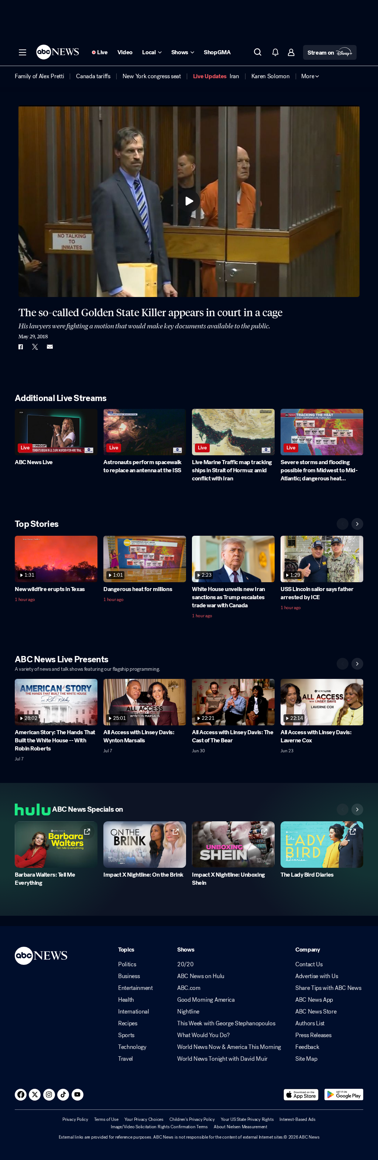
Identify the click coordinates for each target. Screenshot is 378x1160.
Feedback (307, 1047)
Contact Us (309, 964)
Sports (126, 1035)
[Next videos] (357, 524)
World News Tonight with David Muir (222, 1059)
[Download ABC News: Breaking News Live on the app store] (301, 1095)
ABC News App (314, 1000)
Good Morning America (206, 1000)
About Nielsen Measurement (240, 1127)
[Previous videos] (342, 524)
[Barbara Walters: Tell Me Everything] (56, 844)
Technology (132, 1047)
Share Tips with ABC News (328, 988)
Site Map (306, 1059)
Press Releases (313, 1035)
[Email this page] (49, 346)
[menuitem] (39, 76)
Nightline (188, 1012)
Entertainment (135, 988)
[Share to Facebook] (20, 346)
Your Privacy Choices (144, 1119)
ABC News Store (316, 1012)
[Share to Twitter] (35, 346)
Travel (125, 1059)
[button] (22, 52)
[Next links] (357, 809)
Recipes (127, 1023)
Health (126, 1000)
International (133, 1012)
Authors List (309, 1023)
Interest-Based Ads (297, 1119)
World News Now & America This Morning (229, 1047)
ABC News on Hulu (200, 976)
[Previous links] (342, 809)
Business (129, 976)
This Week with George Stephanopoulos (226, 1023)
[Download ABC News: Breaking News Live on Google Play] (343, 1095)
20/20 (185, 964)
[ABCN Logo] (57, 52)
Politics (127, 964)
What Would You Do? (203, 1035)
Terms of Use (106, 1119)
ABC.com (188, 988)
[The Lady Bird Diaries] (322, 844)
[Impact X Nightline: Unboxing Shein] (233, 844)
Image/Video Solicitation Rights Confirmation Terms (159, 1127)
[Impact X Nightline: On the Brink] (144, 844)
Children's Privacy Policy (192, 1119)
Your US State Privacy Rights (247, 1119)
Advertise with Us (316, 976)
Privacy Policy (75, 1119)
